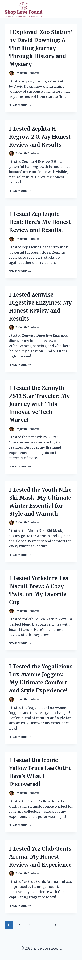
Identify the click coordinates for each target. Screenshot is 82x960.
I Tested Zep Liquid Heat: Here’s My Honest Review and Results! (40, 222)
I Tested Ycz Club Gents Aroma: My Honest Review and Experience (40, 856)
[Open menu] (73, 9)
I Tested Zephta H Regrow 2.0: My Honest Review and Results (40, 136)
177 (45, 925)
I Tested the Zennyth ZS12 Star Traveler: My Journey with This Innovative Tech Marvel (39, 404)
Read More (20, 105)
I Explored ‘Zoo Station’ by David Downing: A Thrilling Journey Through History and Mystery (40, 48)
